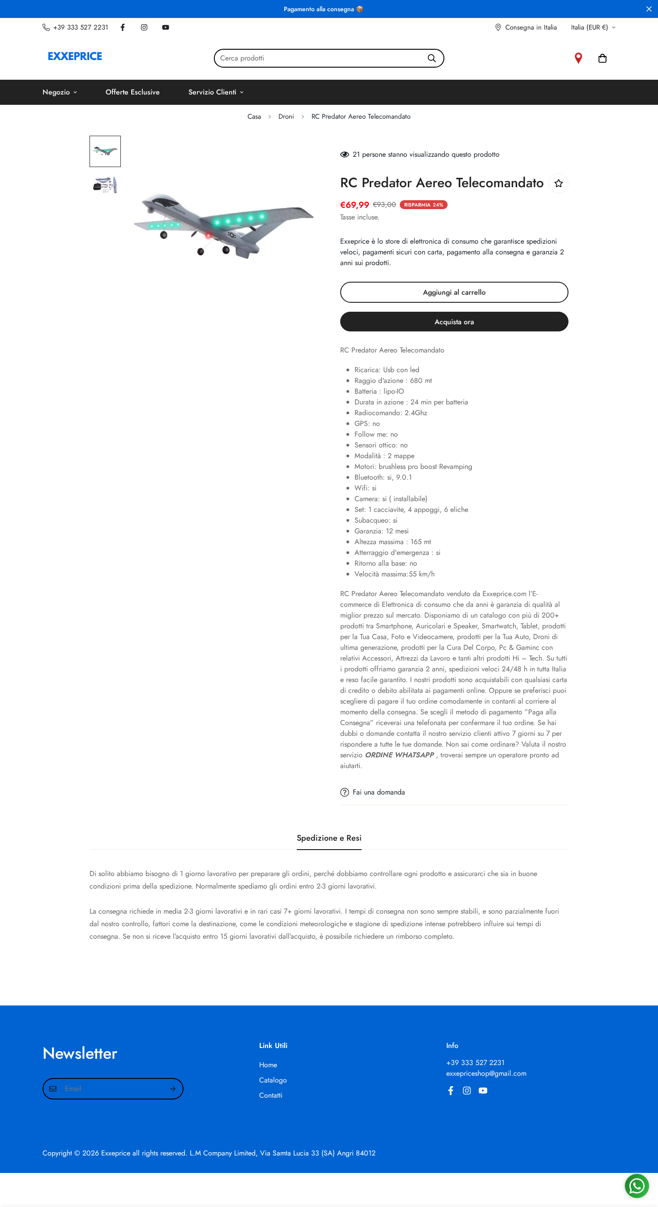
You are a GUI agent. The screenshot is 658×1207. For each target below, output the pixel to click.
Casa (254, 116)
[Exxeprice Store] (75, 58)
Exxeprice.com (504, 593)
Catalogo (273, 1080)
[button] (602, 58)
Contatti (270, 1095)
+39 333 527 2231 (475, 1062)
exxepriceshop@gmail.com (486, 1073)
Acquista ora (454, 322)
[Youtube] (165, 27)
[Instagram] (144, 27)
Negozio (56, 92)
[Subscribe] (173, 1089)
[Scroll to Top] (640, 1158)
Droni (286, 116)
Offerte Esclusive (133, 92)
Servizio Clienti (212, 92)
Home (268, 1065)
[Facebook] (122, 27)
